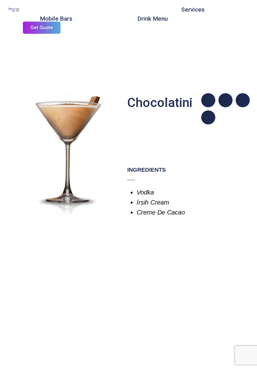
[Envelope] (96, 9)
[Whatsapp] (108, 9)
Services (193, 9)
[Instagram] (83, 9)
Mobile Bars (56, 18)
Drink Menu (153, 18)
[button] (208, 100)
